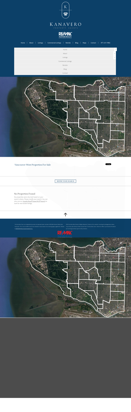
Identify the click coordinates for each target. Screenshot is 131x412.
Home (23, 43)
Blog (76, 43)
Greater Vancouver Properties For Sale (46, 408)
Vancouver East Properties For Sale (103, 406)
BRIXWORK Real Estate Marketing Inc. (24, 228)
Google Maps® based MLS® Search (34, 201)
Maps (84, 43)
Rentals (68, 43)
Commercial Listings (54, 43)
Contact (93, 43)
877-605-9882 (105, 43)
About (31, 43)
